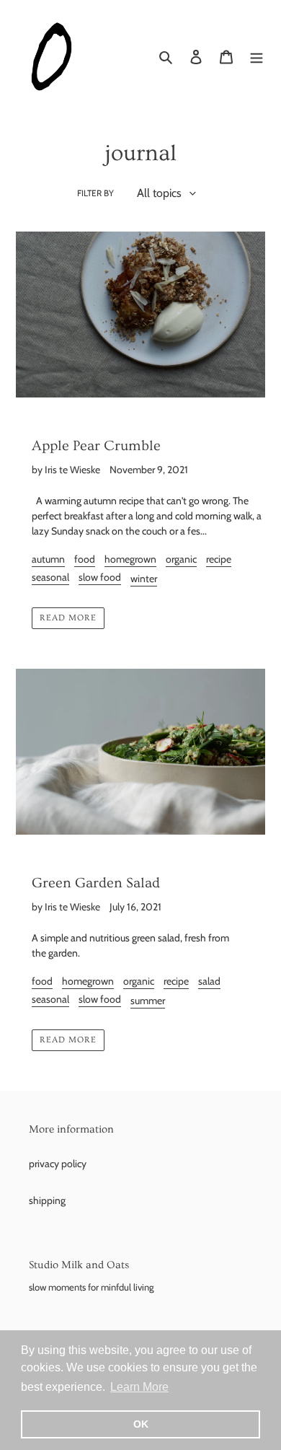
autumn (48, 559)
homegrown (130, 559)
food (84, 559)
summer (147, 1000)
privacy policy (57, 1163)
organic (181, 559)
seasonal (50, 577)
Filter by (95, 193)
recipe (218, 559)
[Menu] (256, 57)
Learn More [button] (139, 1387)
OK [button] (140, 1424)
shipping (47, 1200)
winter (143, 578)
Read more (68, 618)
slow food (100, 577)
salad (209, 981)
